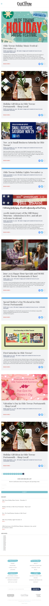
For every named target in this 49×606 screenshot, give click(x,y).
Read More (6, 63)
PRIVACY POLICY (24, 603)
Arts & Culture (12, 582)
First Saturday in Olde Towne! (17, 352)
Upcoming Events (12, 575)
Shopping (13, 565)
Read (3, 501)
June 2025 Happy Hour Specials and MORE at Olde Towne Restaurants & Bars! (23, 275)
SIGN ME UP (36, 589)
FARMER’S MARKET (13, 580)
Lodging (12, 569)
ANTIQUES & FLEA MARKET (13, 578)
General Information (35, 580)
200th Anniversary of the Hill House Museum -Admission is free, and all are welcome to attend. (22, 215)
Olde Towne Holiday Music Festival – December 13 (21, 47)
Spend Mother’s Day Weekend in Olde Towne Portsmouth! (21, 303)
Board (36, 578)
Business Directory (36, 575)
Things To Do (13, 567)
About (36, 563)
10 (21, 473)
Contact (35, 582)
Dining (13, 563)
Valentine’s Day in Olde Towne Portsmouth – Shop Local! (24, 404)
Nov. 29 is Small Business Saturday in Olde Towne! (23, 143)
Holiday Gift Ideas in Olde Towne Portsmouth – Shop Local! (19, 105)
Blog (35, 569)
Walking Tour (35, 567)
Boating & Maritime (35, 565)
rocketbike (27, 601)
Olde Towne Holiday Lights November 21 (23, 172)
